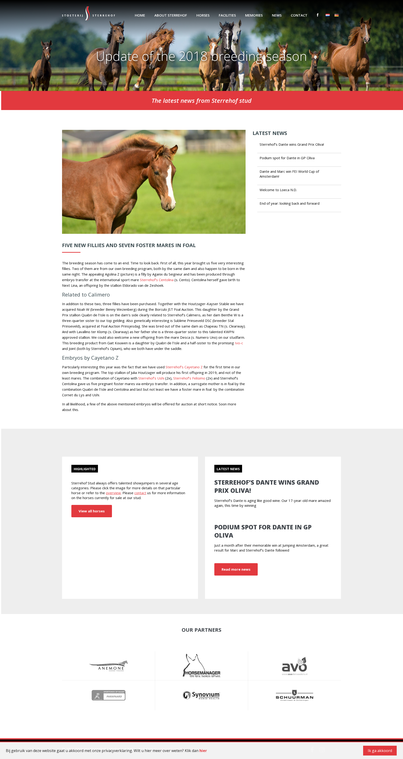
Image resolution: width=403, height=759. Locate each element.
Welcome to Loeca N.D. (278, 189)
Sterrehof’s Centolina (157, 279)
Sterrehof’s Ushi (151, 378)
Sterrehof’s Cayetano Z (184, 367)
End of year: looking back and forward (290, 203)
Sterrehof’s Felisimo (189, 378)
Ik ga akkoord (380, 750)
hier (203, 750)
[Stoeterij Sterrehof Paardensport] (88, 13)
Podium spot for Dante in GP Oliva (287, 157)
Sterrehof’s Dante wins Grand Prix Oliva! (292, 144)
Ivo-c (239, 343)
